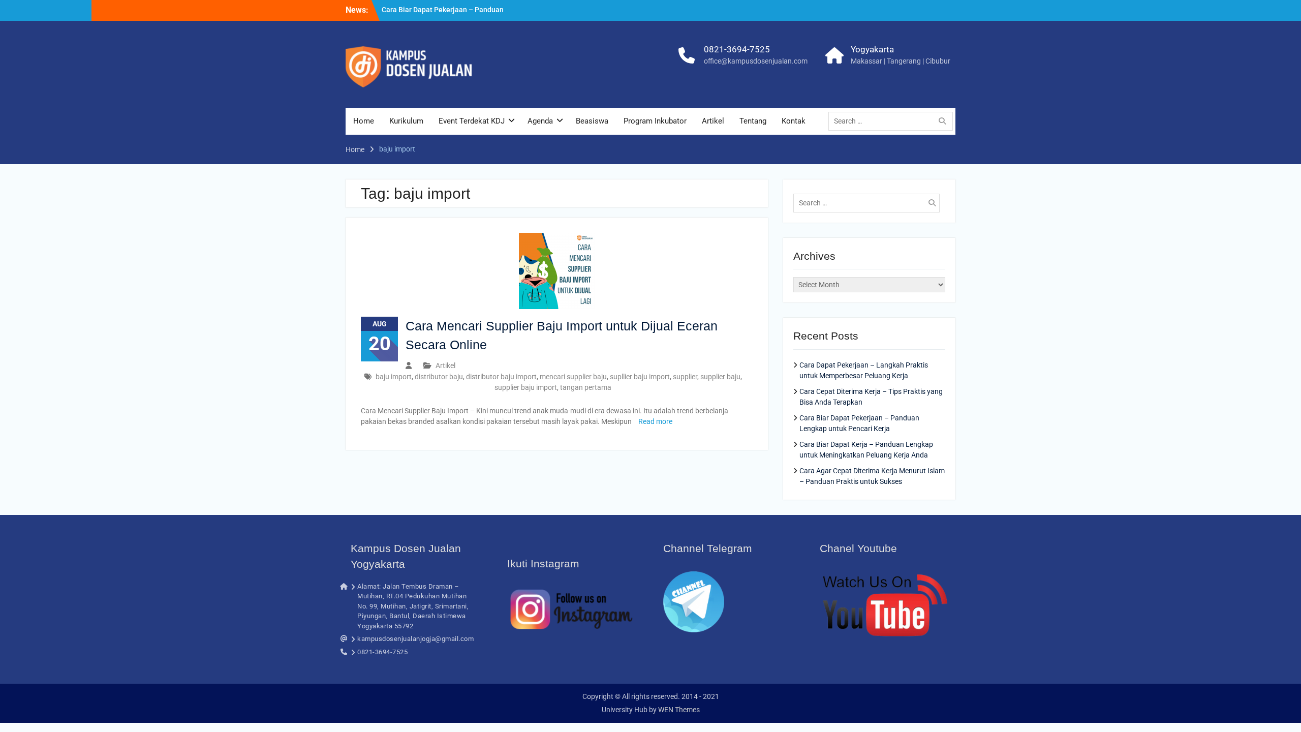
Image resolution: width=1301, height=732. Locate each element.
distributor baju (439, 377)
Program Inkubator (655, 121)
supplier (685, 377)
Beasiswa (592, 121)
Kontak (794, 121)
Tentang (752, 121)
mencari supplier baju (573, 377)
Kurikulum (406, 121)
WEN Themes (679, 710)
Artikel (713, 121)
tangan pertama (585, 387)
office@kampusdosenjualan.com (756, 61)
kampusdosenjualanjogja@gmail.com (415, 639)
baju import (394, 377)
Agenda (540, 121)
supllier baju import (640, 377)
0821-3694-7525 (737, 49)
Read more (655, 421)
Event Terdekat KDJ (472, 121)
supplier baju (720, 377)
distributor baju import (501, 377)
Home (363, 121)
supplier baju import (525, 387)
